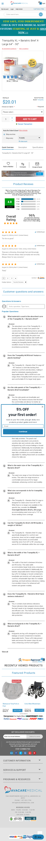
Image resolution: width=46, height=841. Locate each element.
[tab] (9, 147)
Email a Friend (37, 167)
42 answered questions (9, 48)
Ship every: (9, 138)
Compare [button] (23, 167)
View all (5, 652)
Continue (23, 431)
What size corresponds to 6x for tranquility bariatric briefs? (25, 492)
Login (12, 9)
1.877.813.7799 (38, 9)
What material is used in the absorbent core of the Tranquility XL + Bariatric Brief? (25, 317)
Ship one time (10, 134)
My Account (4, 9)
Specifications (37, 147)
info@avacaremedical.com (23, 802)
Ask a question (23, 48)
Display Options (6, 282)
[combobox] (23, 14)
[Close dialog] (42, 406)
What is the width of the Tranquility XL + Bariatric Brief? (23, 554)
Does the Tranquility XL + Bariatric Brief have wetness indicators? (26, 595)
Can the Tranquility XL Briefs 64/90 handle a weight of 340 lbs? (25, 524)
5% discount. (23, 141)
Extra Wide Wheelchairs (32, 704)
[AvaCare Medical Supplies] (19, 3)
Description (22, 147)
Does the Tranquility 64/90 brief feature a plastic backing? (24, 356)
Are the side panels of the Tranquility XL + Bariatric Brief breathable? (25, 388)
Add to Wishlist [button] (8, 166)
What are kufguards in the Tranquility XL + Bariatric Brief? (24, 625)
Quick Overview (8, 147)
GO (41, 14)
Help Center (19, 9)
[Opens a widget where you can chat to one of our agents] (38, 837)
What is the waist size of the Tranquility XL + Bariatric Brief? (25, 466)
